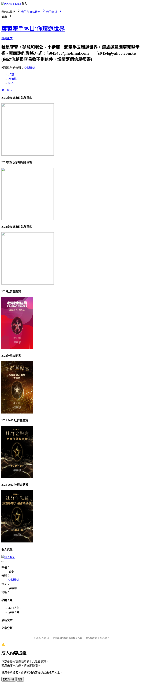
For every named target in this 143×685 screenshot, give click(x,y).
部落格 (12, 78)
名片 (11, 83)
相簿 (11, 74)
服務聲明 (104, 638)
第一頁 (5, 90)
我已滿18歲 (8, 679)
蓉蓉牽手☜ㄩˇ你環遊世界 (33, 29)
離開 (20, 679)
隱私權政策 (91, 638)
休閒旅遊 (30, 67)
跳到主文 (7, 38)
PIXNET (45, 638)
